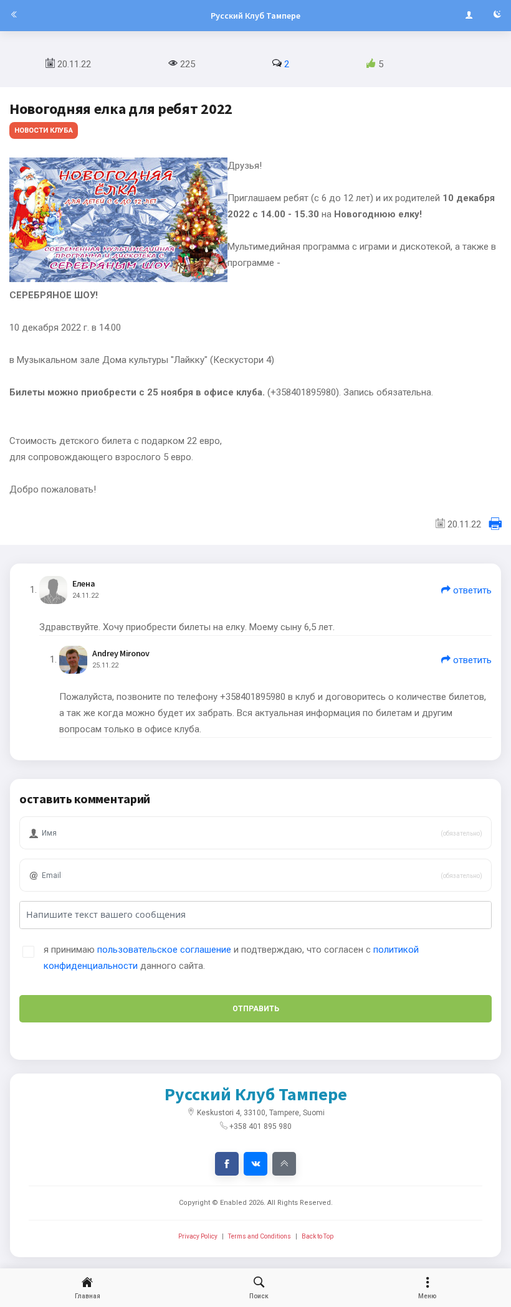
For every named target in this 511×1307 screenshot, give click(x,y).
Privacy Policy (197, 1236)
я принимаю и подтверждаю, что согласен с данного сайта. (231, 957)
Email (46, 856)
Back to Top (317, 1236)
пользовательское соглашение (164, 949)
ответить (471, 590)
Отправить (255, 1008)
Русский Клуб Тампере (255, 15)
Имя (44, 814)
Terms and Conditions (259, 1236)
